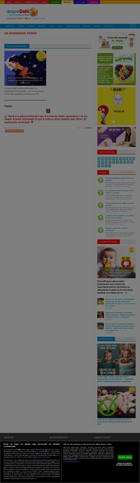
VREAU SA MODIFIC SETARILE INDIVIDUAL (124, 464)
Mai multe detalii (45, 457)
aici (21, 471)
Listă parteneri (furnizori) (72, 462)
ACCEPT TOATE (125, 457)
